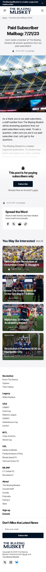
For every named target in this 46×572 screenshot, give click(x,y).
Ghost (24, 554)
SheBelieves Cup (10, 422)
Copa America (8, 436)
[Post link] (23, 259)
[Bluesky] (16, 562)
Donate (5, 492)
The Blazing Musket (10, 557)
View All (39, 241)
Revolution (7, 376)
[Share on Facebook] (7, 224)
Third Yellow (8, 387)
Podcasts (6, 496)
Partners (6, 500)
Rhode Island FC (9, 457)
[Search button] (42, 10)
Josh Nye (31, 51)
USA (4, 403)
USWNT (6, 418)
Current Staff (8, 489)
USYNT (5, 426)
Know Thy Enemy (10, 379)
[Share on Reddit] (19, 224)
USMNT (5, 407)
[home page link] (20, 10)
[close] (42, 3)
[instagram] (10, 562)
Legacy (6, 393)
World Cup (7, 440)
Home (4, 18)
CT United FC (8, 471)
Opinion (5, 383)
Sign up (6, 510)
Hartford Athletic (9, 450)
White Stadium (8, 397)
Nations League (9, 415)
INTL (4, 432)
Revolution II (7, 475)
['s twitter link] (4, 562)
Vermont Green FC (10, 461)
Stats (4, 503)
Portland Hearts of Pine (12, 453)
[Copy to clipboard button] (25, 224)
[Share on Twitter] (13, 224)
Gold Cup (6, 411)
